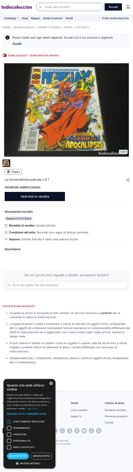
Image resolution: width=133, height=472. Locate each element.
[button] (29, 414)
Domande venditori (115, 410)
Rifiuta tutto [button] (41, 456)
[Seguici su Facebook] (62, 430)
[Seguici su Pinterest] (76, 430)
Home (6, 27)
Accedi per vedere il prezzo (23, 187)
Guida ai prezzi (53, 18)
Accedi (16, 43)
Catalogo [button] (10, 18)
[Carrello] (128, 7)
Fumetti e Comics (49, 27)
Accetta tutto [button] (18, 456)
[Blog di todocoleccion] (98, 430)
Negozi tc (76, 416)
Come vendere (79, 410)
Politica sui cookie (60, 443)
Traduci (15, 171)
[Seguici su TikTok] (91, 430)
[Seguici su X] (69, 430)
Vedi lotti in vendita (35, 196)
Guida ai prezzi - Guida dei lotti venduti (33, 55)
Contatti (109, 422)
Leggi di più (32, 408)
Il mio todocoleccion (115, 18)
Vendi (69, 18)
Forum (68, 27)
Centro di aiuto (115, 403)
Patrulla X (82, 27)
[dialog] (29, 424)
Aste (25, 18)
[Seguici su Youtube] (84, 430)
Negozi (35, 18)
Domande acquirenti (116, 416)
